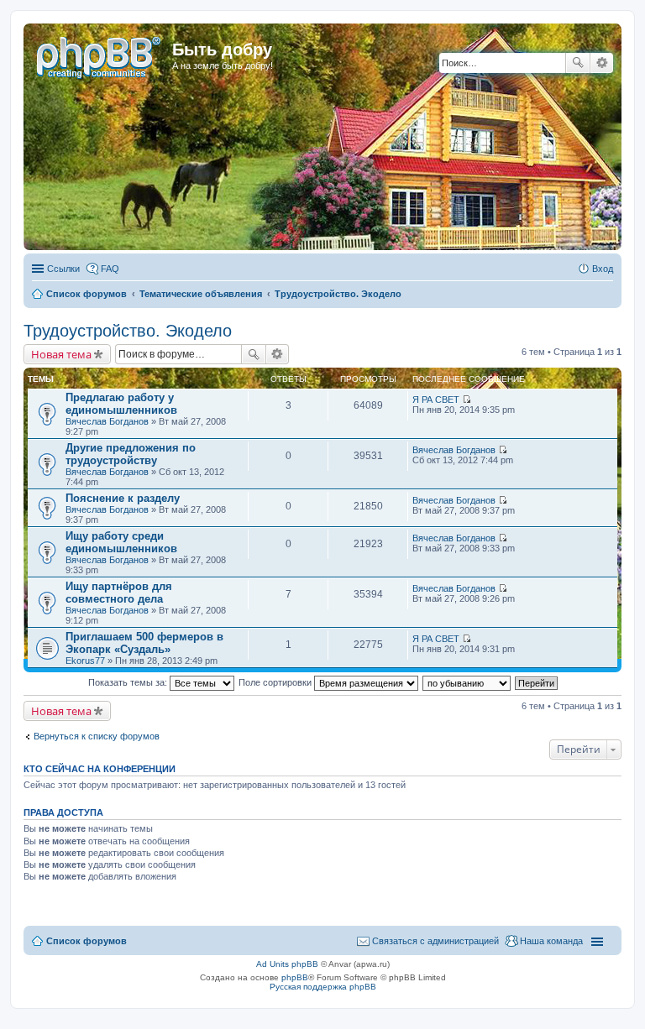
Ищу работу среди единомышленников (121, 542)
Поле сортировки (276, 682)
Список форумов (86, 941)
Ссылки (63, 269)
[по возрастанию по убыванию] (467, 682)
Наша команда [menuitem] (551, 941)
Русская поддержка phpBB (323, 986)
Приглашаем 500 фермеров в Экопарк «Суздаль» (144, 643)
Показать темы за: (129, 682)
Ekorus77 (85, 661)
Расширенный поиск (601, 63)
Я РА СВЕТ (435, 399)
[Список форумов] (100, 54)
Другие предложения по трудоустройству (131, 454)
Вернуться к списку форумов (97, 736)
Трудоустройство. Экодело (128, 330)
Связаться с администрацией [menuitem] (435, 941)
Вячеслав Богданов (107, 421)
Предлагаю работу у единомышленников (121, 403)
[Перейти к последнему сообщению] (466, 399)
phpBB (294, 977)
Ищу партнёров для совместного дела (119, 592)
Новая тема (61, 354)
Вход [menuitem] (602, 269)
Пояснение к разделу (123, 498)
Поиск (577, 63)
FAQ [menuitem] (110, 269)
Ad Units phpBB (287, 964)
